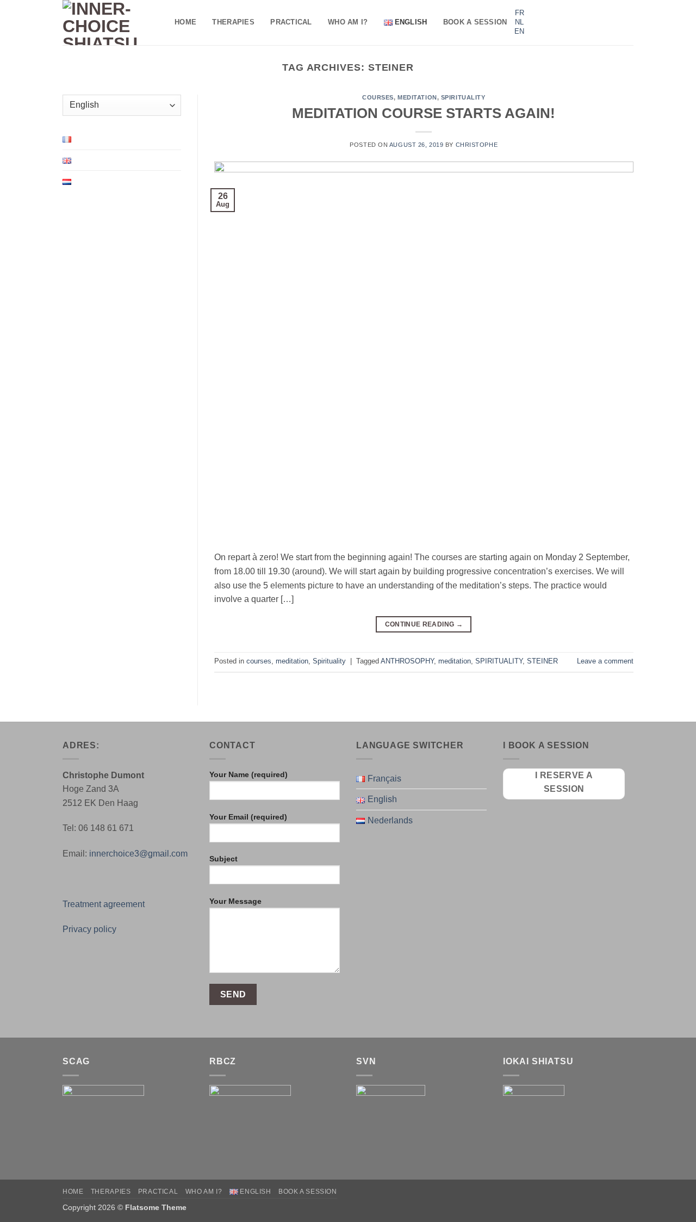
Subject (223, 858)
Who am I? (348, 22)
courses (378, 97)
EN (519, 31)
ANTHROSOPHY (407, 661)
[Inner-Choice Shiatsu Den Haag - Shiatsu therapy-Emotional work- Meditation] (110, 22)
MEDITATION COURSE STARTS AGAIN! (423, 113)
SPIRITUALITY (499, 661)
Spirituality (463, 97)
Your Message (235, 901)
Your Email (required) (248, 816)
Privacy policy (89, 929)
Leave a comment (605, 661)
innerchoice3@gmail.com (138, 853)
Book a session (475, 22)
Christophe (477, 144)
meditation (417, 97)
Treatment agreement (104, 904)
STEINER (542, 661)
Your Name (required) (248, 774)
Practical (291, 22)
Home (185, 22)
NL (519, 22)
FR (519, 13)
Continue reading (424, 624)
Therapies (233, 22)
